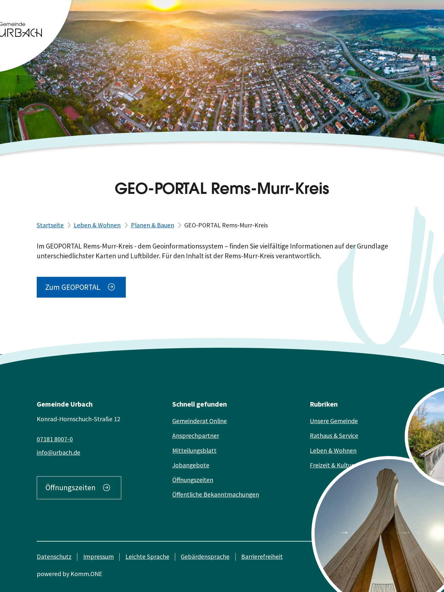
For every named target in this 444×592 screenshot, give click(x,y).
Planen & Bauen (152, 225)
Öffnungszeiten (71, 487)
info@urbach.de (58, 452)
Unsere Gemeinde (334, 421)
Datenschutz (54, 556)
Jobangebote (190, 465)
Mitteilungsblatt (194, 450)
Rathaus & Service (334, 435)
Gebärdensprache (205, 556)
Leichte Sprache (147, 556)
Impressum (98, 556)
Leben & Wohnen (97, 225)
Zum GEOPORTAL (72, 287)
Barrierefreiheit (262, 556)
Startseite (50, 225)
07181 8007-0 (55, 439)
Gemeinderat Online (199, 421)
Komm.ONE (86, 574)
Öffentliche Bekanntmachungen (215, 494)
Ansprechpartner (195, 435)
